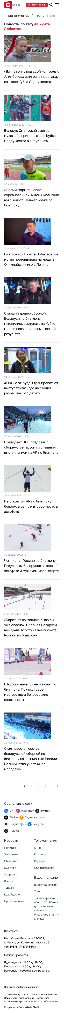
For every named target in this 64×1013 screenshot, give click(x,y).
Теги (37, 15)
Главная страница (18, 15)
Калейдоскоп (13, 894)
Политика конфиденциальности (22, 987)
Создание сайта (13, 1007)
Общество (10, 861)
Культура (10, 868)
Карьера (39, 861)
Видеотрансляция (45, 885)
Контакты (40, 854)
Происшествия (14, 901)
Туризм (9, 888)
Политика (10, 848)
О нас (37, 848)
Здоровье (10, 874)
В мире (8, 881)
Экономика (11, 854)
